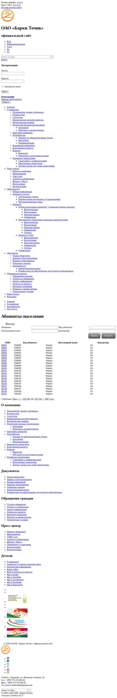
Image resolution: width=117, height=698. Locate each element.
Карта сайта (12, 569)
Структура (18, 117)
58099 (4, 365)
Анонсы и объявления (18, 539)
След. (51, 399)
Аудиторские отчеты (28, 197)
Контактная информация (19, 567)
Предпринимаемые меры (30, 202)
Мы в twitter (12, 574)
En (8, 49)
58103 (4, 376)
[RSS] (8, 672)
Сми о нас (17, 176)
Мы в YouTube (14, 577)
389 (46, 399)
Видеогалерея (19, 186)
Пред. (15, 399)
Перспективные (32, 214)
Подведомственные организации (29, 125)
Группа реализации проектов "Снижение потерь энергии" (46, 207)
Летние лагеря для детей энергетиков (36, 166)
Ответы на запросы (22, 284)
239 (24, 399)
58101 (4, 371)
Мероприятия (19, 173)
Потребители (19, 135)
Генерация (23, 127)
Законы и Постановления (25, 258)
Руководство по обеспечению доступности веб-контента (45, 271)
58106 (4, 383)
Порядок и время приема (25, 289)
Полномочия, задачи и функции (28, 112)
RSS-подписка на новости (19, 572)
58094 (4, 353)
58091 (4, 345)
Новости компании (22, 171)
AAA (9, 47)
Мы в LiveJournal (15, 579)
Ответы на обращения (23, 278)
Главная (11, 107)
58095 (4, 355)
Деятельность (13, 189)
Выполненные (31, 209)
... (21, 399)
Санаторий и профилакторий (32, 161)
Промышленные (26, 143)
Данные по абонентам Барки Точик (35, 138)
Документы (12, 253)
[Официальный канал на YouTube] (8, 670)
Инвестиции (13, 294)
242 (36, 399)
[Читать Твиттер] (8, 664)
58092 (4, 348)
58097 (4, 360)
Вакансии (23, 153)
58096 (4, 358)
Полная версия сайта (11, 7)
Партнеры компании (23, 132)
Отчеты (27, 232)
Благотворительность (23, 148)
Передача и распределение (31, 130)
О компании (13, 109)
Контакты (11, 296)
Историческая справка (23, 122)
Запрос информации (22, 281)
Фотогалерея (19, 184)
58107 (4, 386)
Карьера (16, 150)
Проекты (17, 204)
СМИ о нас (12, 537)
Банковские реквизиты (24, 145)
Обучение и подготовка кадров (33, 156)
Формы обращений (16, 482)
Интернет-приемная (22, 286)
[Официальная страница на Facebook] (8, 661)
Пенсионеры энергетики (30, 163)
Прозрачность (19, 266)
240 (28, 399)
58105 (4, 381)
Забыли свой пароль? (11, 99)
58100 (4, 368)
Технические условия (23, 291)
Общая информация (22, 191)
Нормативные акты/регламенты (28, 120)
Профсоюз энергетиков (24, 158)
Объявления (30, 217)
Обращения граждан (17, 273)
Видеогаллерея (14, 549)
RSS (9, 41)
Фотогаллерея (13, 547)
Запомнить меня (12, 86)
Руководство (19, 115)
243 (40, 399)
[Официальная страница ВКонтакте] (8, 658)
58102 (4, 373)
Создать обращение (16, 504)
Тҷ (8, 52)
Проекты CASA (26, 235)
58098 (4, 363)
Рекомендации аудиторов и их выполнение (39, 199)
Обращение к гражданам (19, 544)
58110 (4, 394)
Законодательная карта (29, 268)
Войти (4, 59)
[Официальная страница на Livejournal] (8, 667)
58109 (4, 391)
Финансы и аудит (21, 194)
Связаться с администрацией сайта (24, 564)
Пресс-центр (13, 168)
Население (23, 140)
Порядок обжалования (23, 261)
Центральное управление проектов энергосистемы (43, 220)
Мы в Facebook (14, 582)
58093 (4, 350)
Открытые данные (22, 263)
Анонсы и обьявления (23, 179)
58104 (4, 378)
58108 (4, 388)
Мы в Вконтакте (15, 585)
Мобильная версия (16, 44)
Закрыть (5, 102)
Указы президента (21, 255)
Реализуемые (30, 212)
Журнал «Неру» (20, 181)
